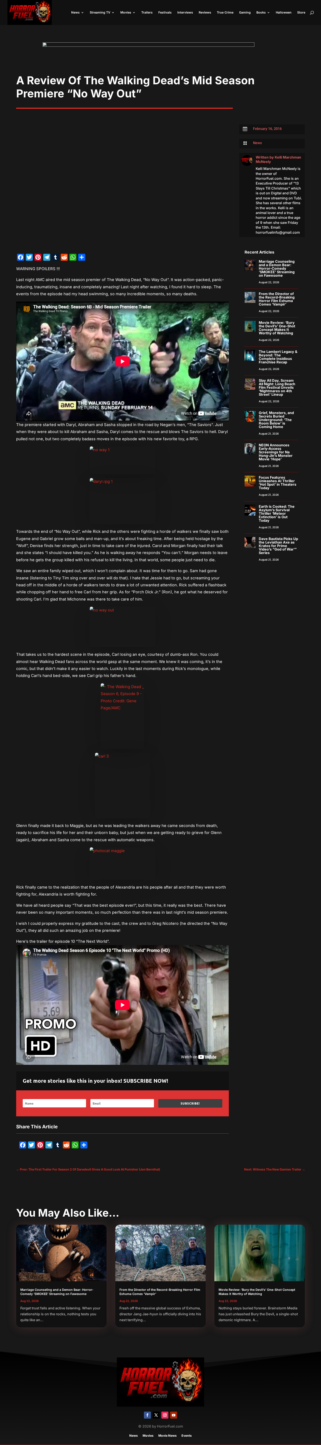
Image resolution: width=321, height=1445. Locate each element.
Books (261, 12)
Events (186, 1435)
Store (301, 12)
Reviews (205, 12)
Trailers (147, 12)
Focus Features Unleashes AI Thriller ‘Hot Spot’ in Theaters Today (277, 482)
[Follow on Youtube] (173, 1415)
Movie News (167, 1435)
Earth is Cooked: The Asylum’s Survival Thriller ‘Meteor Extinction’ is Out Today (277, 513)
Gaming (245, 12)
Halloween (284, 12)
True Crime (225, 12)
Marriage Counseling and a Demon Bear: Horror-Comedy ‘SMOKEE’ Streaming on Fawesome (277, 268)
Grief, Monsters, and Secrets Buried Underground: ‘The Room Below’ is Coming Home (276, 420)
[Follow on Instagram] (164, 1415)
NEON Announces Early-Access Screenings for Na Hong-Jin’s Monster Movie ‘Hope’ (276, 452)
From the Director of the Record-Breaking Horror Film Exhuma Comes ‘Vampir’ (277, 299)
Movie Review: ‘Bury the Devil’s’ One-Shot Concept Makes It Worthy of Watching (277, 327)
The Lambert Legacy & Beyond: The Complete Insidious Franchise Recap (278, 356)
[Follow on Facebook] (147, 1415)
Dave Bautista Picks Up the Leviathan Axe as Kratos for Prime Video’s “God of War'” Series (278, 546)
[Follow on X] (156, 1415)
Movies (125, 12)
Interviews (185, 12)
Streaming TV (100, 12)
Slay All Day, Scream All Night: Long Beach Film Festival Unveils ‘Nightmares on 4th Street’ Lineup (277, 387)
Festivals (165, 12)
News (75, 12)
